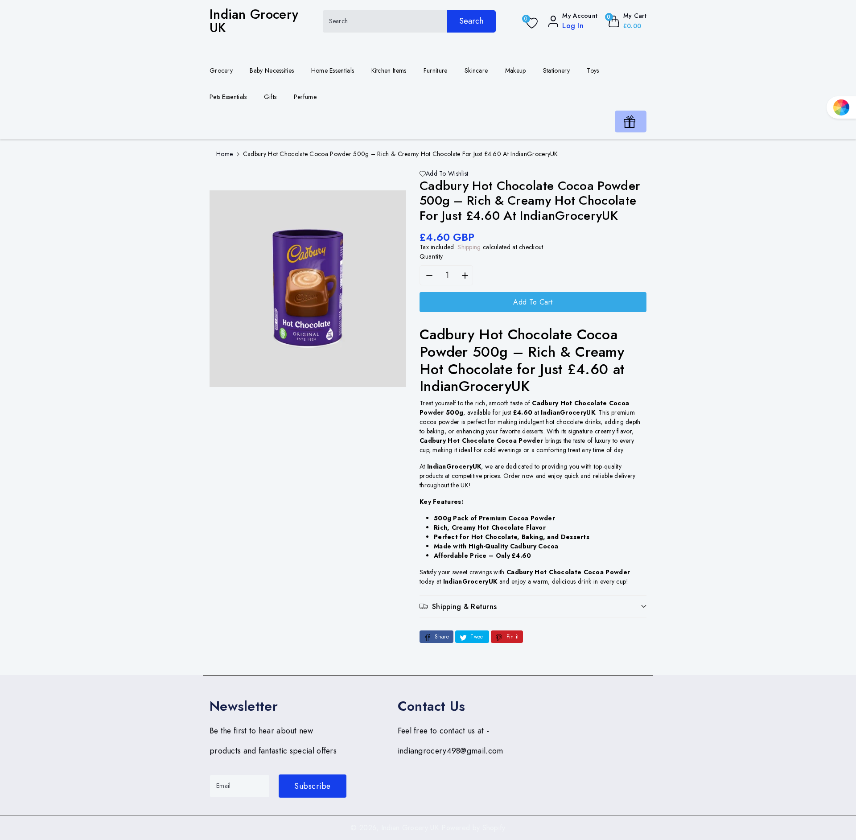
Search (471, 21)
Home (224, 153)
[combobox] (409, 21)
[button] (533, 607)
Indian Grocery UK (410, 828)
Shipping (469, 247)
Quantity (431, 256)
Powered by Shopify (473, 828)
